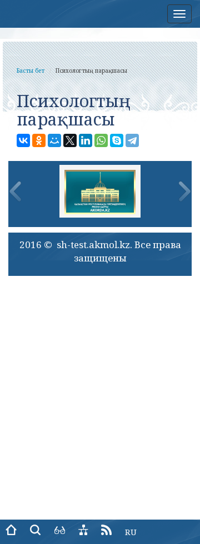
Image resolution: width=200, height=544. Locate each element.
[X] (70, 140)
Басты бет (30, 70)
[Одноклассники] (39, 140)
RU (131, 531)
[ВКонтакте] (23, 140)
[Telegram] (132, 140)
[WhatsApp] (101, 140)
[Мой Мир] (54, 140)
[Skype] (116, 140)
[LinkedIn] (85, 140)
